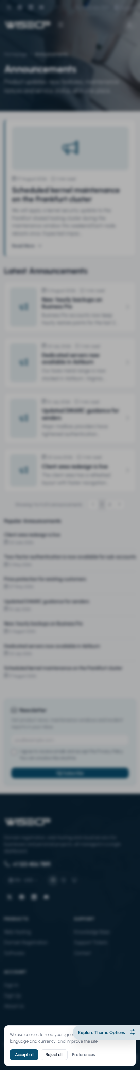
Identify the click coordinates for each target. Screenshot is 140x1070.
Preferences (83, 1054)
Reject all (54, 1054)
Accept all (24, 1054)
